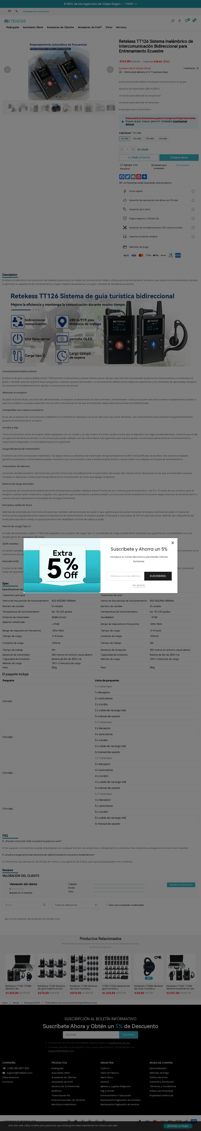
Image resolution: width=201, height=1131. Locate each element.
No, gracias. (139, 585)
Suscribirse (158, 576)
